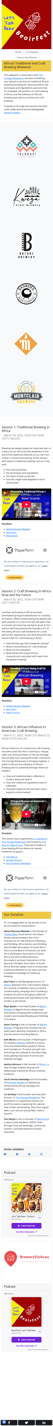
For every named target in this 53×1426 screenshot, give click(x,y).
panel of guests (12, 112)
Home (18, 51)
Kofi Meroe (12, 856)
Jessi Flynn (11, 532)
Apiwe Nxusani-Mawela (18, 529)
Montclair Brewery (16, 1082)
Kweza (7, 984)
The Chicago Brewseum (28, 1097)
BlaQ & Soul (43, 1119)
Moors (43, 1064)
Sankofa (21, 1042)
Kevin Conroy (13, 712)
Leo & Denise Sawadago (18, 863)
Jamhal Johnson (14, 860)
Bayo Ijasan (12, 535)
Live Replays (32, 51)
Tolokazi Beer (10, 934)
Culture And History (26, 57)
